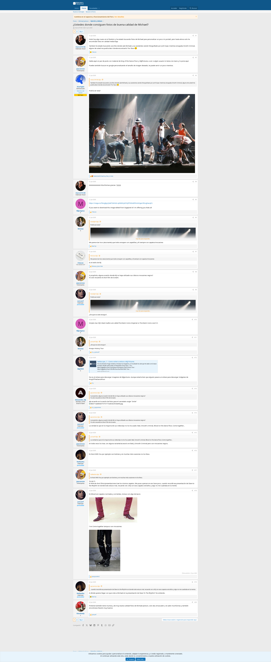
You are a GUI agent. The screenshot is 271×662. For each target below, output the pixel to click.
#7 (196, 251)
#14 (195, 413)
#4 (196, 181)
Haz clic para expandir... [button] (143, 239)
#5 (196, 199)
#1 (196, 36)
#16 (195, 450)
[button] (99, 8)
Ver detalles (119, 17)
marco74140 (78, 28)
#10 (195, 319)
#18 (195, 490)
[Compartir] (193, 36)
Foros (84, 8)
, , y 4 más (103, 176)
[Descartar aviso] (196, 17)
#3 (196, 75)
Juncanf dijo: (94, 342)
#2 (196, 57)
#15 (195, 432)
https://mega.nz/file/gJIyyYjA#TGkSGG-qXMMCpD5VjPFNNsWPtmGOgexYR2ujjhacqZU (121, 203)
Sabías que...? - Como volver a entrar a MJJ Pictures (115, 361)
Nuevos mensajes (78, 12)
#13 (195, 388)
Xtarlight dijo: (94, 222)
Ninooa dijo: (94, 256)
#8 (196, 272)
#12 (195, 357)
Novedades (93, 8)
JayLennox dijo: (95, 393)
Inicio (77, 8)
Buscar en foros (91, 12)
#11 (195, 337)
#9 (196, 290)
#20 (195, 602)
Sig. (81, 31)
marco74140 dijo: (95, 80)
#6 (196, 217)
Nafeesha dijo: (94, 474)
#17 (195, 470)
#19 (195, 582)
